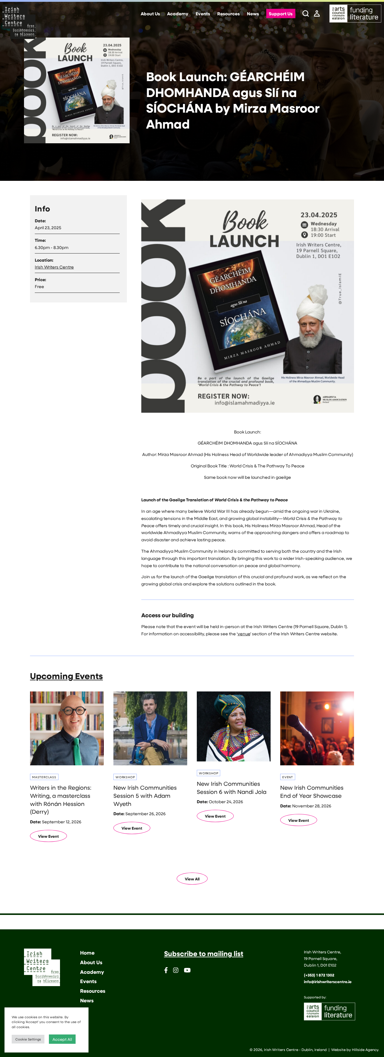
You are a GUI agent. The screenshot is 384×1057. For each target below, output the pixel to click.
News (253, 14)
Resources (228, 14)
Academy (177, 14)
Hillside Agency (365, 1049)
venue (244, 633)
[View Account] (317, 13)
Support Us (280, 14)
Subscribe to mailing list (203, 953)
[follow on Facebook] (166, 971)
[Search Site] (305, 14)
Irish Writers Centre (54, 267)
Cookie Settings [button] (28, 1039)
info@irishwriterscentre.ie (328, 981)
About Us (150, 14)
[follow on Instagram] (175, 971)
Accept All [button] (62, 1039)
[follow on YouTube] (187, 971)
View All (192, 879)
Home (87, 952)
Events (203, 14)
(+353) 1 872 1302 (319, 975)
